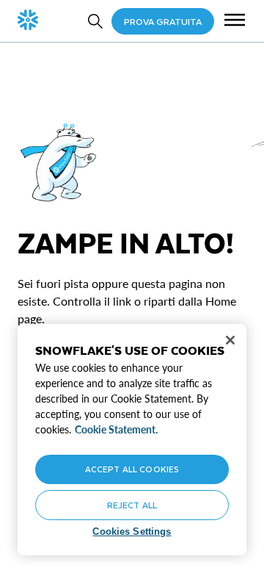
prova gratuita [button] (163, 21)
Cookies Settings (131, 531)
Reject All (132, 505)
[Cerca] (95, 21)
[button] (234, 21)
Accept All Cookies (132, 469)
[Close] (230, 340)
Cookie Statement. (116, 429)
